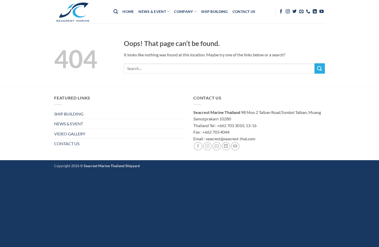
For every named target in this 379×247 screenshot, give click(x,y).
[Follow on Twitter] (294, 11)
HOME (128, 11)
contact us (244, 11)
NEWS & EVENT (68, 123)
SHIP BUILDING (69, 113)
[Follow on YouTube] (321, 11)
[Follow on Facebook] (281, 11)
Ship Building (214, 11)
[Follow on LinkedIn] (315, 11)
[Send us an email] (301, 11)
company (183, 11)
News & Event (152, 11)
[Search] (115, 11)
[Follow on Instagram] (288, 11)
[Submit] (320, 68)
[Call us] (308, 11)
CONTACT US (66, 143)
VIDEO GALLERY (69, 133)
